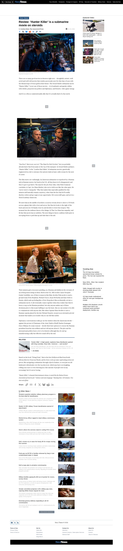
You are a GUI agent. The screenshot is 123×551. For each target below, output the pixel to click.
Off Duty (81, 2)
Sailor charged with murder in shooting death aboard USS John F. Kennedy (92, 290)
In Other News (24, 391)
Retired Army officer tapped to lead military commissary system (37, 419)
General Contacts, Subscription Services (73, 532)
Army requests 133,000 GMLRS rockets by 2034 (98, 42)
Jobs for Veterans (93, 534)
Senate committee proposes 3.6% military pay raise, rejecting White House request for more (36, 490)
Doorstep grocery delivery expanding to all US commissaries (33, 501)
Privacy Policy (14, 530)
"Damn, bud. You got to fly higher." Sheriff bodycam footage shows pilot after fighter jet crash (99, 51)
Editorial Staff (66, 534)
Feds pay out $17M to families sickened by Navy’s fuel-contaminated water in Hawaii (37, 454)
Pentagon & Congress (72, 2)
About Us (90, 530)
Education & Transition (91, 2)
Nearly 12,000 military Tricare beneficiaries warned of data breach (36, 407)
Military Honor (101, 2)
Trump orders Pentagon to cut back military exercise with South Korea (99, 59)
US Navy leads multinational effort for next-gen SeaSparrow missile (93, 298)
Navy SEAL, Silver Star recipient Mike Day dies (93, 283)
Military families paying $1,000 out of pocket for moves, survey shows (37, 478)
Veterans (109, 2)
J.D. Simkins (36, 350)
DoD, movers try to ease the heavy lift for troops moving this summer (37, 442)
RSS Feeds (39, 534)
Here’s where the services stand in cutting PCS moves (36, 430)
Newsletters (39, 532)
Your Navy (24, 18)
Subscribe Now (117, 2)
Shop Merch (39, 536)
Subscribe (39, 530)
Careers (90, 532)
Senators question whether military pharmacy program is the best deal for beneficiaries (37, 395)
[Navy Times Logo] (20, 2)
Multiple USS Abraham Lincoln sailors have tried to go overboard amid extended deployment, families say (92, 307)
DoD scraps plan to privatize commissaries (32, 465)
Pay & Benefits (53, 2)
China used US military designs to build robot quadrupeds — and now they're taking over (92, 35)
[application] (93, 26)
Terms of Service (14, 532)
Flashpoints (62, 2)
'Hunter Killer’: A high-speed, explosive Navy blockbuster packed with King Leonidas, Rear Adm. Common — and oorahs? (52, 343)
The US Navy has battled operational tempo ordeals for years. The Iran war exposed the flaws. (93, 274)
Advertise (64, 530)
